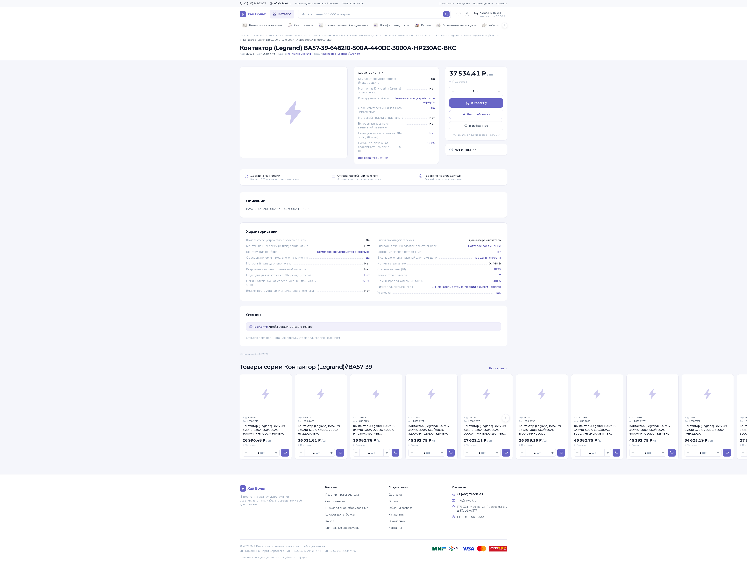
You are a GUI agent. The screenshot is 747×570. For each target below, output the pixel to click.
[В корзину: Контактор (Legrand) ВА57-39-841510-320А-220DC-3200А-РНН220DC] (727, 453)
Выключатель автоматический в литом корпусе (466, 287)
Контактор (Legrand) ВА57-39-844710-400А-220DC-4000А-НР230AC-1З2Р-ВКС (374, 429)
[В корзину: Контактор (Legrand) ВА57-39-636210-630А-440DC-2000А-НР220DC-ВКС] (340, 453)
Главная (244, 35)
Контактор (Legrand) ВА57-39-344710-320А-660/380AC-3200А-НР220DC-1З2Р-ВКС (430, 429)
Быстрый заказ (478, 114)
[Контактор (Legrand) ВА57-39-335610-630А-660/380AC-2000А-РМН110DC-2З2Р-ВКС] (487, 393)
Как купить (463, 3)
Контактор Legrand (447, 35)
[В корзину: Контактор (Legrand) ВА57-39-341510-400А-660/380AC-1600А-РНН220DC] (561, 453)
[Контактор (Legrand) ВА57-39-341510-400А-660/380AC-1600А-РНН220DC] (542, 393)
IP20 (497, 269)
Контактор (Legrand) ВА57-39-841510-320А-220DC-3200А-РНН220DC (706, 429)
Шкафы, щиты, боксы (394, 25)
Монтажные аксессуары (460, 25)
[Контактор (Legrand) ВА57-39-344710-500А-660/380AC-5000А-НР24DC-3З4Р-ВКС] (597, 393)
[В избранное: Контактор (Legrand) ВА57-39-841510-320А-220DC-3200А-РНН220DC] (728, 379)
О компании (446, 3)
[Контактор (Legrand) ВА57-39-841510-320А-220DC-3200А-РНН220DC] (708, 393)
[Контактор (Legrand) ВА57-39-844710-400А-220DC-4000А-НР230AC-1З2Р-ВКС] (376, 393)
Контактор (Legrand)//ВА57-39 (481, 35)
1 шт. (497, 292)
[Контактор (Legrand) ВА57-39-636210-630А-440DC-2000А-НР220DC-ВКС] (321, 393)
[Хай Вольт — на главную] (253, 14)
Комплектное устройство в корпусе (343, 252)
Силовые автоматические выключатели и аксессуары (345, 35)
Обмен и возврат (400, 508)
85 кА (431, 143)
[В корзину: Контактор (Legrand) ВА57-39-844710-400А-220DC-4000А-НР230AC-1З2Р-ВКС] (395, 453)
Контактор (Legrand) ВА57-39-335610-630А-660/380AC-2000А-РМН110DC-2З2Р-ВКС (485, 429)
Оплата (393, 501)
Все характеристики (373, 158)
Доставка (395, 494)
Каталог (259, 35)
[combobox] (374, 14)
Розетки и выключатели (265, 25)
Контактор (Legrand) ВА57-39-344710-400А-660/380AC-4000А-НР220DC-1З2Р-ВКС (651, 429)
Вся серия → (498, 368)
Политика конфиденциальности (259, 557)
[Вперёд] (506, 418)
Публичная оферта (295, 557)
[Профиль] (467, 14)
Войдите (261, 326)
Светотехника (304, 25)
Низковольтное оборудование (346, 25)
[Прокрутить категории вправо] (504, 25)
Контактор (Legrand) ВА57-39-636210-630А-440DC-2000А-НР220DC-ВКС (319, 429)
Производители (483, 3)
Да (433, 108)
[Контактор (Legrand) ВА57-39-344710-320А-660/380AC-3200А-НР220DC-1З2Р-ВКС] (431, 393)
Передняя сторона (487, 257)
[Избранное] (458, 14)
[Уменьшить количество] (453, 91)
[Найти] (446, 14)
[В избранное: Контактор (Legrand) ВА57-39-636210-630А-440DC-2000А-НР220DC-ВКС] (342, 379)
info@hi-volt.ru (282, 3)
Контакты (501, 3)
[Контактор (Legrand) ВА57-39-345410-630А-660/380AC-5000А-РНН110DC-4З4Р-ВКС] (266, 393)
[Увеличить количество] (499, 91)
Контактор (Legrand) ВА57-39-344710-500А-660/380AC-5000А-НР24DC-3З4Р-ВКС (595, 429)
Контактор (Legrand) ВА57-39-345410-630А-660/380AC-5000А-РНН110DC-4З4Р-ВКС (264, 429)
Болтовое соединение (484, 246)
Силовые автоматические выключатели (407, 35)
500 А (497, 281)
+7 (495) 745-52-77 (255, 3)
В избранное (478, 125)
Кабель (426, 25)
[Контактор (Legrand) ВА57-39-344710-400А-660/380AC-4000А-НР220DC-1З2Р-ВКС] (652, 393)
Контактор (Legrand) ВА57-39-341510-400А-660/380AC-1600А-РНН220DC (540, 429)
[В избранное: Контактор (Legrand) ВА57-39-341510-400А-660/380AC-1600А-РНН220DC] (563, 379)
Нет (432, 133)
